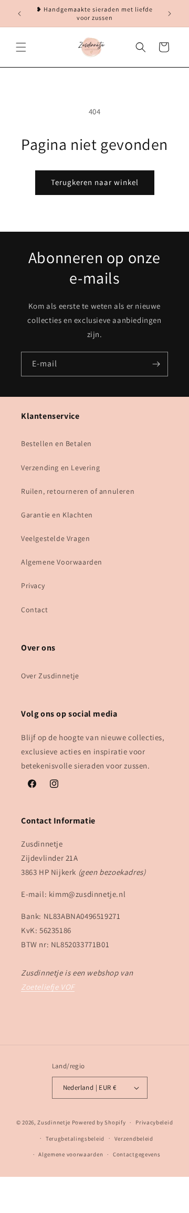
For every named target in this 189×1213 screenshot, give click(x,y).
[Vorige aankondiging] (19, 13)
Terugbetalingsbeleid (75, 1138)
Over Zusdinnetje (50, 675)
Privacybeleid (154, 1122)
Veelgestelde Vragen (55, 538)
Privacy (33, 585)
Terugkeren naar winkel (95, 182)
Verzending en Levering (60, 467)
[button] (21, 47)
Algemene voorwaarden (70, 1154)
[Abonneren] (155, 364)
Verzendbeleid (133, 1138)
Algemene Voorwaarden (61, 562)
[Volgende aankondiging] (169, 13)
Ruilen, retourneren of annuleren (77, 491)
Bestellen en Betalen (56, 443)
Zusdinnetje (53, 1122)
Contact (34, 609)
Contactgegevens (137, 1154)
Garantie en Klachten (57, 514)
